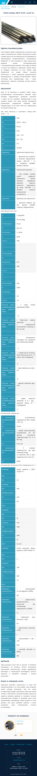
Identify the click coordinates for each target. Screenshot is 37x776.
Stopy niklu (20, 721)
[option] (18, 726)
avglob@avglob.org (19, 760)
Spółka (12, 744)
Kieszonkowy (21, 744)
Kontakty (29, 744)
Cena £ (6, 744)
